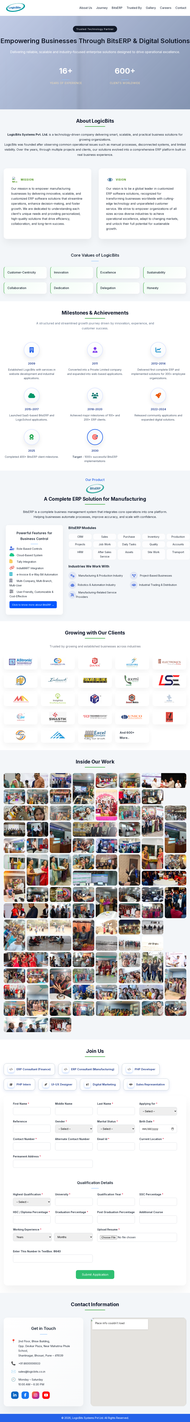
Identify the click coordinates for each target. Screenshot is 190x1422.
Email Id (103, 1139)
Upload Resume (108, 1229)
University (62, 1194)
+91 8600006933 (29, 1363)
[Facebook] (25, 1395)
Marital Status (107, 1121)
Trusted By (134, 8)
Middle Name (63, 1103)
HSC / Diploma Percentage (31, 1212)
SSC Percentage (151, 1194)
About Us (85, 8)
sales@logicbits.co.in (31, 1371)
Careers (165, 8)
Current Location (151, 1139)
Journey (102, 8)
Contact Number (25, 1139)
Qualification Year (110, 1194)
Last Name (105, 1103)
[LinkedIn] (15, 1395)
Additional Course (151, 1212)
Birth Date (146, 1121)
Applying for (148, 1103)
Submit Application (95, 1274)
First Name (21, 1103)
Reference (20, 1121)
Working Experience (27, 1229)
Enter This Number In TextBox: (37, 1251)
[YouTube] (46, 1395)
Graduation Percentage (71, 1212)
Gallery (151, 8)
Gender (61, 1121)
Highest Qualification (28, 1194)
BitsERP (117, 8)
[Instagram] (35, 1395)
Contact (180, 8)
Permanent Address (27, 1156)
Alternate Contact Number (72, 1139)
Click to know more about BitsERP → (33, 604)
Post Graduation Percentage (116, 1212)
